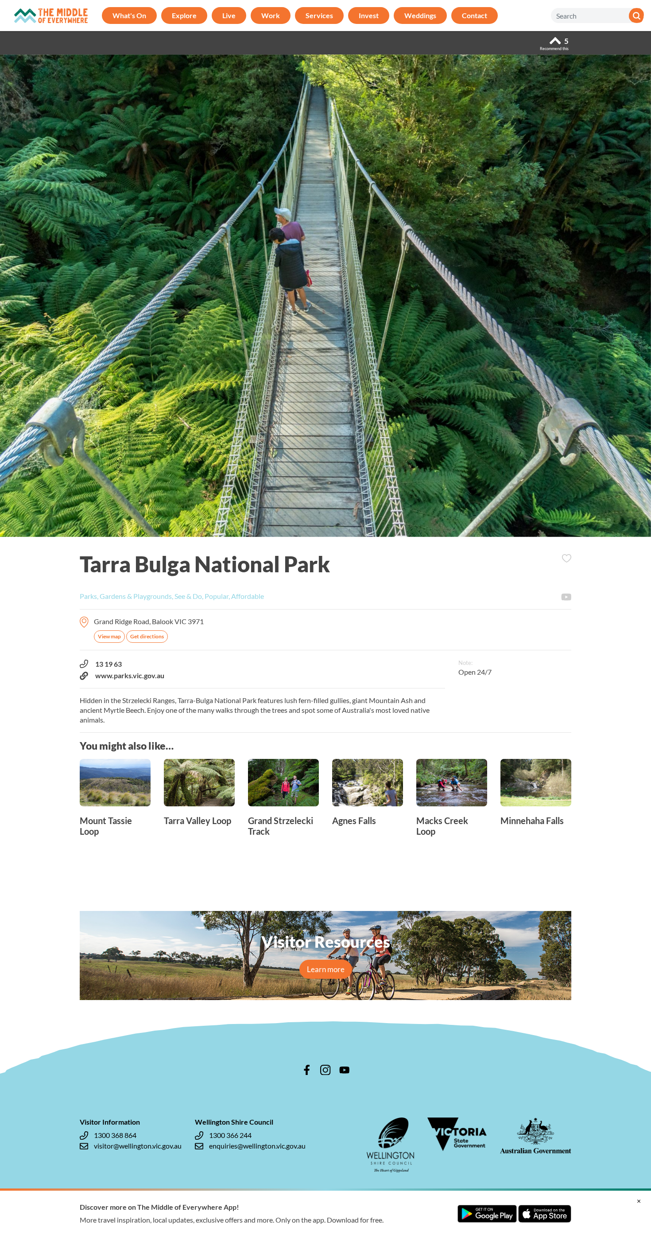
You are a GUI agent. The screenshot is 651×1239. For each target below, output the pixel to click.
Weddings (420, 15)
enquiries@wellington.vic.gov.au (257, 1145)
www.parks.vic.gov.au (129, 675)
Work (270, 15)
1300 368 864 (115, 1135)
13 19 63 (108, 664)
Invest (369, 15)
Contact (474, 15)
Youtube (566, 597)
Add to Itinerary (566, 558)
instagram (325, 1070)
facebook (307, 1070)
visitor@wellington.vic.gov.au (138, 1145)
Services (319, 15)
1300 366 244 (230, 1135)
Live (229, 15)
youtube (344, 1070)
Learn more (326, 969)
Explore (184, 15)
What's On (129, 15)
